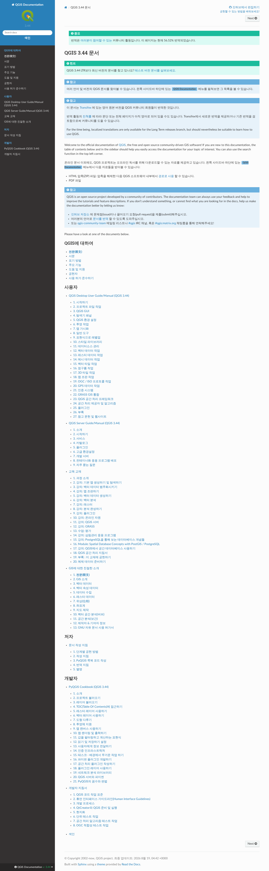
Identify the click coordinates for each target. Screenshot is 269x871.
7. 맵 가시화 (81, 328)
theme (101, 864)
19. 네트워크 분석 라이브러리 (92, 772)
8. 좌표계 (79, 605)
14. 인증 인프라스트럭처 (89, 750)
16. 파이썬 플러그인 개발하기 (92, 759)
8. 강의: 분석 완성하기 (87, 508)
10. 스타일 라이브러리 (87, 341)
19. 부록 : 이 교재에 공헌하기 (92, 557)
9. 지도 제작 (81, 610)
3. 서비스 (79, 438)
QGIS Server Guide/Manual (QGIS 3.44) (26, 111)
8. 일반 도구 (81, 333)
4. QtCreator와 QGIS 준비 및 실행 (95, 807)
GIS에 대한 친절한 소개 (17, 121)
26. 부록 (78, 412)
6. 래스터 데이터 (84, 596)
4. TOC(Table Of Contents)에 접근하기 (97, 706)
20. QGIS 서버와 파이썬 (88, 777)
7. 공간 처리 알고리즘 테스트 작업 (95, 821)
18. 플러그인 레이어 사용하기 (92, 768)
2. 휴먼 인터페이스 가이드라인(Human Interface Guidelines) (111, 799)
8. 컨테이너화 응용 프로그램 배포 (95, 460)
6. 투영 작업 (81, 324)
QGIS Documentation (28, 4)
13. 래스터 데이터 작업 (88, 355)
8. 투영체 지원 (82, 724)
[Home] (65, 7)
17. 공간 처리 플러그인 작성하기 (94, 763)
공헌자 (8, 83)
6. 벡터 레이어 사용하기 (88, 715)
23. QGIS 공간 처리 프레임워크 (93, 399)
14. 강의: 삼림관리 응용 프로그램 (94, 535)
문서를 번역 (100, 218)
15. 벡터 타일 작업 (85, 363)
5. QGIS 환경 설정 (84, 319)
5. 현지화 (79, 812)
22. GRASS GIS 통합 (86, 394)
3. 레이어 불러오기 (85, 702)
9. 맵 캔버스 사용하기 (87, 728)
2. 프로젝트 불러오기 (86, 697)
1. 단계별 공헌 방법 (85, 651)
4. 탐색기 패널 (82, 315)
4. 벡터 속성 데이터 (85, 588)
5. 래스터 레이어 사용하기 (90, 711)
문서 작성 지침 (12, 135)
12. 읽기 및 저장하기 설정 (90, 741)
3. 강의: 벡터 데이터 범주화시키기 (95, 486)
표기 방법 (9, 67)
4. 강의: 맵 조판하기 (86, 491)
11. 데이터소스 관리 (86, 346)
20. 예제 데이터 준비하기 (89, 561)
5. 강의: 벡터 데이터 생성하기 (92, 495)
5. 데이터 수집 (82, 592)
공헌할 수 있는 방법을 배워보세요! (239, 11)
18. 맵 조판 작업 (83, 377)
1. (81, 574)
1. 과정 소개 (81, 478)
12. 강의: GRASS (84, 526)
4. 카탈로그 (80, 443)
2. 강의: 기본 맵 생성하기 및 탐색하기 (97, 482)
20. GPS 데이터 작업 (86, 385)
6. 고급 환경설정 (84, 451)
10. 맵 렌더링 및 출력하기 (90, 733)
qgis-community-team (92, 223)
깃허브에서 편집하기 (245, 7)
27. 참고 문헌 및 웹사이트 (90, 416)
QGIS (122, 145)
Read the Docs (131, 864)
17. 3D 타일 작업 (84, 372)
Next (251, 18)
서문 (6, 61)
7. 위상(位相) (81, 601)
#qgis (131, 223)
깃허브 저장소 (80, 214)
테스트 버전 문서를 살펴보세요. (155, 70)
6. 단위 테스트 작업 (85, 816)
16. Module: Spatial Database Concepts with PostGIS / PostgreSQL (116, 544)
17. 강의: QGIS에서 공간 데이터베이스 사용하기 (104, 548)
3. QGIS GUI (81, 311)
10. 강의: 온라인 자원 (87, 517)
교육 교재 (9, 116)
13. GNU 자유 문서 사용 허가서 (93, 627)
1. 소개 (77, 429)
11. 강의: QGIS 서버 (86, 522)
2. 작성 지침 (81, 656)
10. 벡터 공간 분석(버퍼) (88, 614)
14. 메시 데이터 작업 (86, 359)
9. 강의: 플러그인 (84, 513)
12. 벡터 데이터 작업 (86, 350)
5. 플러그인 (80, 447)
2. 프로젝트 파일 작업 (87, 306)
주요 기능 (9, 72)
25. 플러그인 (81, 407)
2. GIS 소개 (80, 579)
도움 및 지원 (11, 77)
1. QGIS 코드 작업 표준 (88, 794)
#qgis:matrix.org (165, 223)
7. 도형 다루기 (82, 719)
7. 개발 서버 (81, 456)
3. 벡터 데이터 (82, 583)
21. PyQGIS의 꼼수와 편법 (90, 781)
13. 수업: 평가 (82, 530)
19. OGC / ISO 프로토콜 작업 (92, 381)
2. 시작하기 (80, 434)
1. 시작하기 (80, 302)
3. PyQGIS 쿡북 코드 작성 (89, 660)
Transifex (85, 107)
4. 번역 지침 (81, 665)
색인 (27, 37)
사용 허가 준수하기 (15, 88)
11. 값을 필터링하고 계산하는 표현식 (97, 737)
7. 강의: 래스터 (82, 504)
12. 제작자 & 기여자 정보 (89, 623)
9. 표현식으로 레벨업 (86, 337)
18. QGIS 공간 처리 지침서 (90, 552)
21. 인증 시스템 (83, 390)
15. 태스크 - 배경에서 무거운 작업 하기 (98, 755)
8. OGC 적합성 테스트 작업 (91, 825)
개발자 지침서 (12, 154)
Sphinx (82, 864)
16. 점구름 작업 (83, 368)
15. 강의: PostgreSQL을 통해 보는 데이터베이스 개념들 (109, 539)
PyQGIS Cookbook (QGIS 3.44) (21, 148)
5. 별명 (77, 669)
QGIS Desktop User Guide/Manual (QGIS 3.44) (23, 104)
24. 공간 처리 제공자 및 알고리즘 (94, 403)
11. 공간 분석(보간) (85, 618)
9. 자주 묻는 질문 (84, 465)
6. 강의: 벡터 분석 (84, 500)
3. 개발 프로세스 (84, 803)
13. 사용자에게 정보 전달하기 (92, 746)
